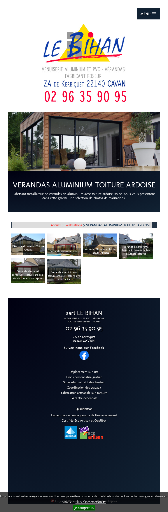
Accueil (56, 225)
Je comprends (84, 508)
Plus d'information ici (90, 502)
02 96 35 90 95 (84, 328)
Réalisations (73, 225)
